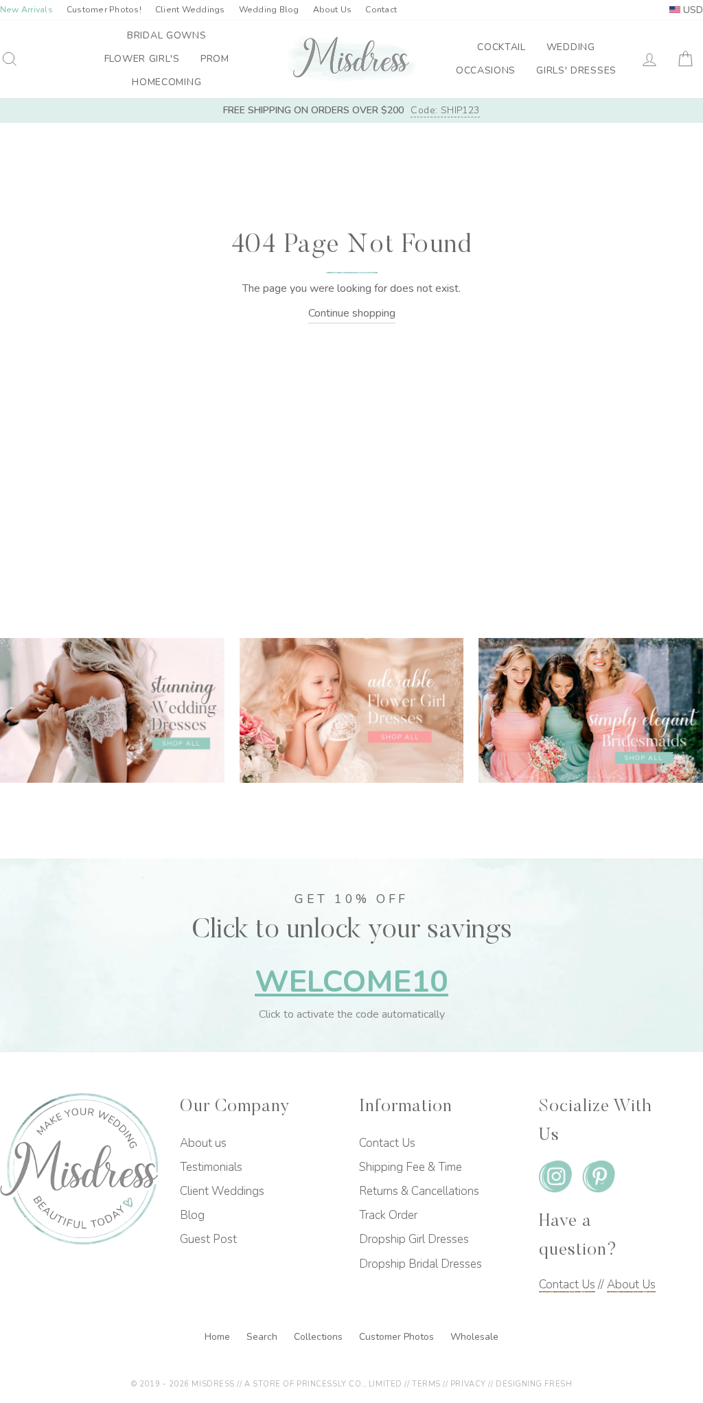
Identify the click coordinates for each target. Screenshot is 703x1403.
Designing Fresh (534, 1384)
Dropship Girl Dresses (414, 1239)
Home (219, 1336)
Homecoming (166, 82)
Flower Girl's (142, 58)
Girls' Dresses (576, 70)
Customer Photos (398, 1336)
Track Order (388, 1215)
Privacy (468, 1384)
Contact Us (387, 1143)
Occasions (486, 70)
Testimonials (211, 1167)
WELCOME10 (351, 982)
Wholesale (474, 1336)
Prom (214, 58)
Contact (381, 9)
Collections (319, 1336)
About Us (332, 9)
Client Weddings (190, 9)
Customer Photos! (104, 9)
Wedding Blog (269, 9)
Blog (192, 1215)
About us (203, 1143)
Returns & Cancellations (419, 1191)
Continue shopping (351, 313)
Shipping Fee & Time (410, 1167)
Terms (426, 1384)
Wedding (570, 47)
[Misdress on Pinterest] (598, 1179)
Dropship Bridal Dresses (420, 1264)
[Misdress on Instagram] (555, 1179)
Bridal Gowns (166, 35)
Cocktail (501, 47)
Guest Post (208, 1239)
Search (263, 1336)
